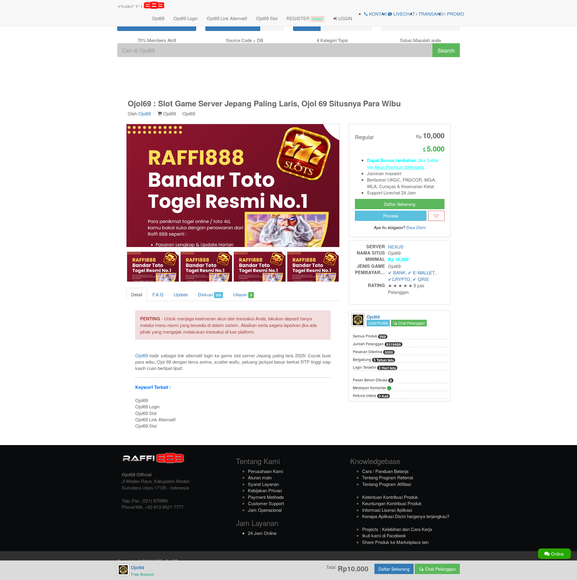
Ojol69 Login (185, 18)
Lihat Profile (378, 322)
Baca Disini (416, 227)
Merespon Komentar (371, 388)
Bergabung (373, 360)
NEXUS (396, 246)
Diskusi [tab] (209, 294)
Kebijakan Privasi (265, 490)
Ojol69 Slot (266, 18)
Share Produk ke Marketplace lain (395, 542)
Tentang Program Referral (387, 477)
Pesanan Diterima (373, 352)
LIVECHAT (403, 14)
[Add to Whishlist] (436, 216)
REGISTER (304, 18)
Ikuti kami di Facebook (384, 535)
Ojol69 (158, 18)
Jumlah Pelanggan (377, 344)
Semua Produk (369, 336)
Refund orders (370, 396)
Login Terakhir (374, 368)
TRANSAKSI (430, 14)
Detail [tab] (136, 294)
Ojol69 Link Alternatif (227, 18)
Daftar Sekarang (399, 204)
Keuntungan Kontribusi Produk (392, 503)
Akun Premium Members (399, 167)
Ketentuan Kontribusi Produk (390, 497)
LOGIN (344, 18)
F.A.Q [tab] (157, 294)
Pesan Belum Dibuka (372, 380)
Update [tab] (181, 294)
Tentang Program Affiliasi (386, 484)
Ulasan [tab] (242, 294)
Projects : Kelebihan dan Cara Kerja (397, 529)
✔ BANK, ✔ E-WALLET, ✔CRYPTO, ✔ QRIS (412, 275)
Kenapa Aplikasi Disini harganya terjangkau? (405, 516)
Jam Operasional (265, 510)
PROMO (455, 14)
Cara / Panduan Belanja (385, 471)
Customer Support (266, 503)
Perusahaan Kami (265, 471)
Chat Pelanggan (411, 322)
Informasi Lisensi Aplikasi (387, 510)
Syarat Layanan (263, 484)
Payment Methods (266, 497)
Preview (390, 216)
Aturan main (260, 477)
